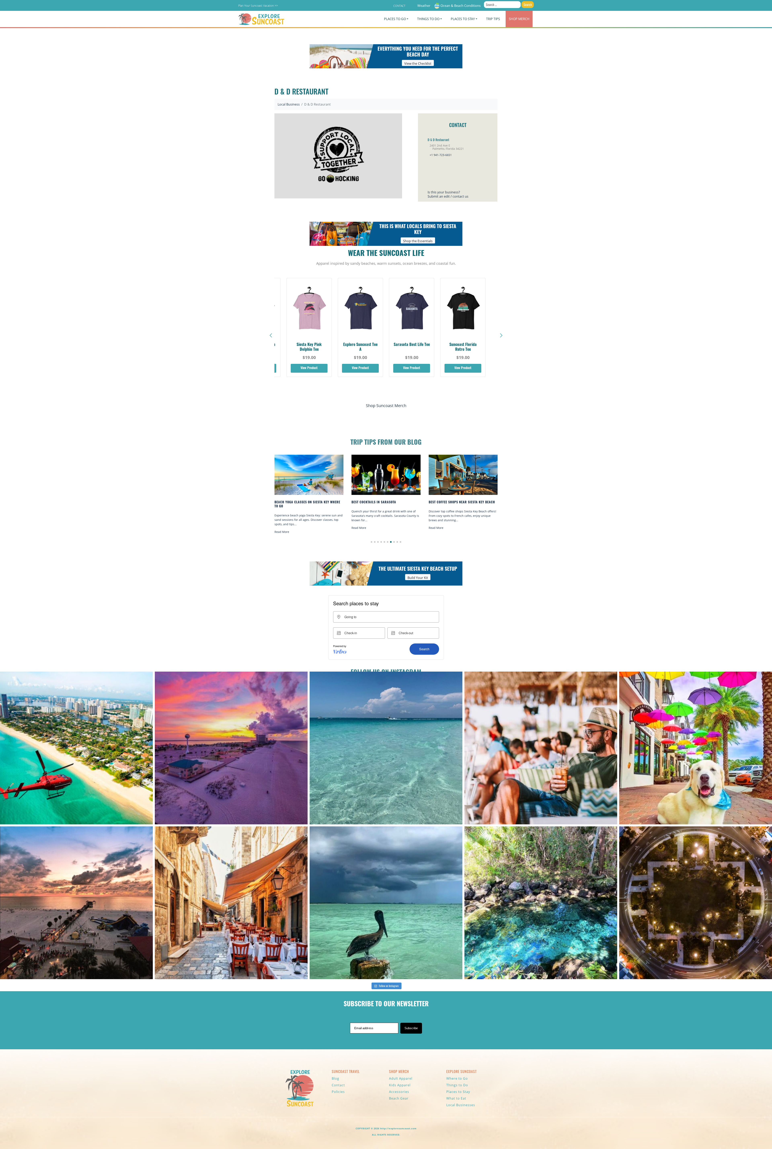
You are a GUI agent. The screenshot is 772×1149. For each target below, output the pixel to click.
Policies (338, 1091)
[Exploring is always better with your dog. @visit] (695, 748)
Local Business (289, 104)
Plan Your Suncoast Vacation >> (258, 5)
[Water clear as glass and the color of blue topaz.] (540, 902)
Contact (399, 6)
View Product (309, 368)
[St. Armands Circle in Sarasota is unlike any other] (695, 902)
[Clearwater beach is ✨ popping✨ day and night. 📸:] (76, 902)
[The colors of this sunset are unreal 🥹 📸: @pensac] (231, 748)
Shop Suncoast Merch (386, 405)
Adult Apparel (400, 1078)
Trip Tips (493, 19)
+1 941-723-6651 (441, 155)
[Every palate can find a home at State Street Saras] (231, 902)
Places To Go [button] (395, 19)
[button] (501, 335)
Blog (335, 1078)
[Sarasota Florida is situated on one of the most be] (76, 748)
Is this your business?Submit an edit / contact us (448, 194)
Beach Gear (399, 1098)
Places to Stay (458, 1091)
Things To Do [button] (428, 19)
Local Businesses (460, 1105)
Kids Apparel (400, 1085)
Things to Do (457, 1085)
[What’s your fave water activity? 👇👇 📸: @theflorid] (386, 748)
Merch (519, 19)
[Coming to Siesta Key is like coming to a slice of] (540, 748)
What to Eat (456, 1098)
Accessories (399, 1091)
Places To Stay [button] (463, 19)
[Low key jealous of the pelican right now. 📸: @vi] (386, 902)
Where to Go (457, 1078)
